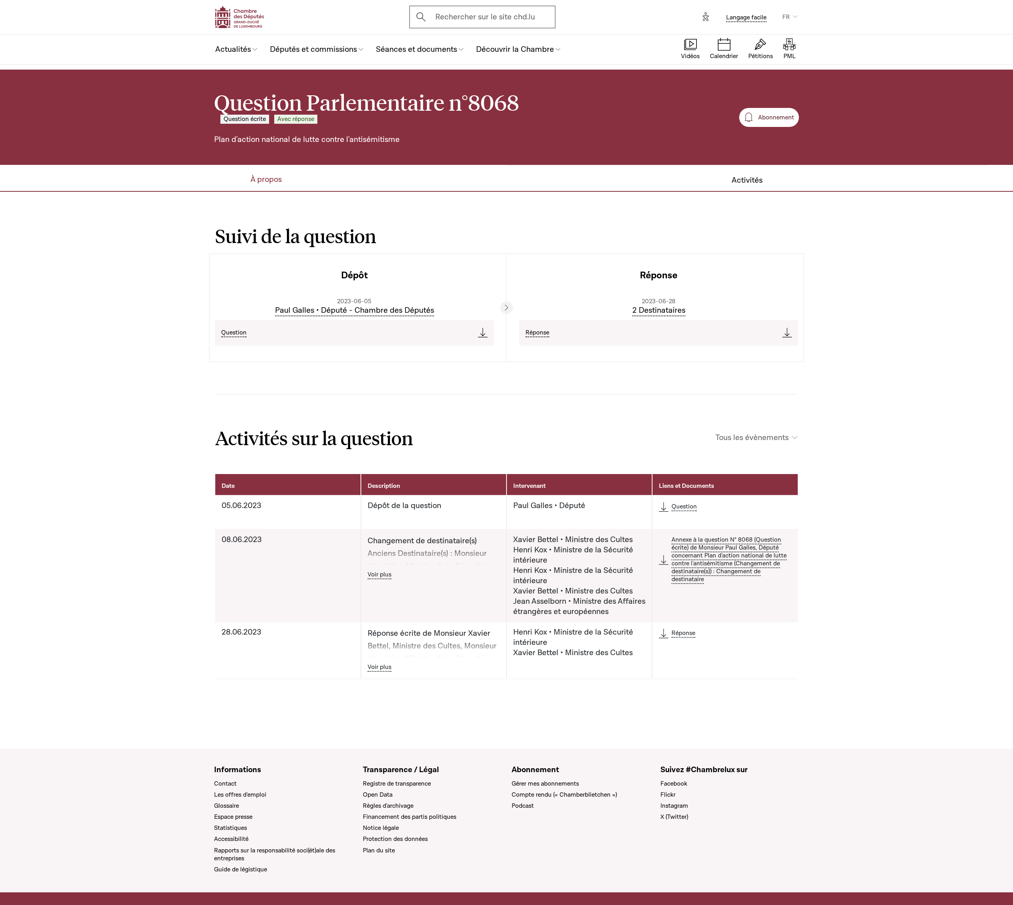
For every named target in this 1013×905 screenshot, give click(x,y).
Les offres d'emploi (240, 795)
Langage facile (746, 17)
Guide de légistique (240, 869)
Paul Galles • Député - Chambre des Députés (354, 310)
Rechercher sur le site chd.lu (485, 17)
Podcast (523, 806)
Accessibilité (231, 839)
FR (786, 17)
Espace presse (233, 817)
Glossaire (226, 806)
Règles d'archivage (388, 806)
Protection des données (395, 839)
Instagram (674, 806)
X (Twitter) (674, 817)
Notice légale (381, 828)
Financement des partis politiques (409, 817)
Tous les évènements (752, 438)
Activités (747, 180)
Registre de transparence (397, 784)
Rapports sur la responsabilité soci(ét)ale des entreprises (274, 854)
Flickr (667, 795)
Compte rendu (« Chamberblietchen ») (564, 795)
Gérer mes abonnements (545, 784)
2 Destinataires (658, 310)
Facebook (673, 784)
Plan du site (379, 850)
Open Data (378, 795)
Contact (225, 784)
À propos (266, 179)
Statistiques (230, 828)
